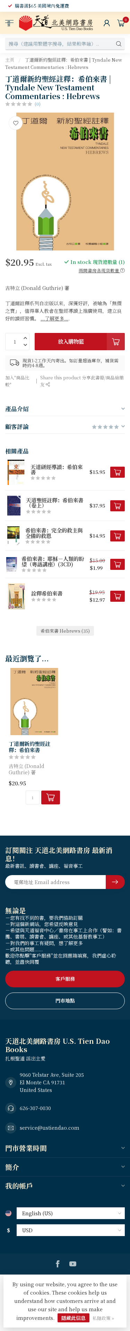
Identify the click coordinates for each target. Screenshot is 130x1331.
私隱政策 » (103, 1318)
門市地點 (65, 1000)
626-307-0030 (35, 1107)
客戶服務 (65, 978)
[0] (121, 23)
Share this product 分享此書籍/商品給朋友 (82, 381)
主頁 (9, 59)
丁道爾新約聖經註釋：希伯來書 (29, 746)
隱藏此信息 (73, 1317)
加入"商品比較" (17, 381)
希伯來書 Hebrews (65, 630)
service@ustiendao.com (49, 1127)
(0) (38, 103)
